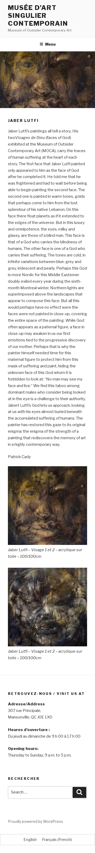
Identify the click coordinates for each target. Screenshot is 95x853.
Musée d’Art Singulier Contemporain (38, 15)
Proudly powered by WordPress (35, 821)
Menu (50, 44)
